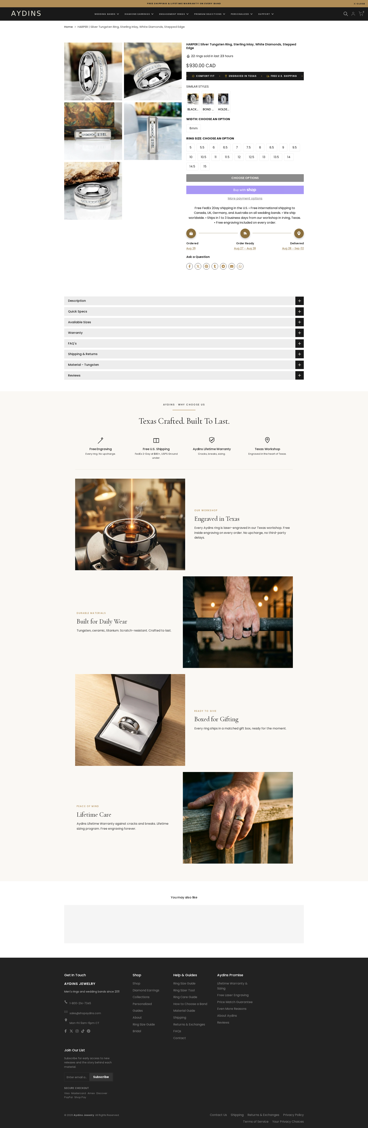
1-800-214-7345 (80, 1003)
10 (191, 157)
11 (216, 157)
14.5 (192, 166)
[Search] (346, 14)
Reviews (223, 1022)
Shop (136, 983)
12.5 (251, 157)
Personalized (142, 1004)
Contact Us (218, 1115)
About (137, 1017)
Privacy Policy (293, 1115)
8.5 (271, 147)
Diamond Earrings (146, 990)
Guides (138, 1010)
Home (68, 27)
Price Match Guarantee (235, 1002)
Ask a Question (198, 257)
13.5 (276, 157)
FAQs (177, 1031)
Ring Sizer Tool (184, 990)
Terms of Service (256, 1121)
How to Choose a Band (190, 1004)
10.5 (203, 157)
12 (239, 157)
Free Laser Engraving (233, 995)
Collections (141, 997)
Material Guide (184, 1010)
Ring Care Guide (185, 997)
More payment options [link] (245, 198)
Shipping (179, 1017)
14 (288, 157)
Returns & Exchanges (189, 1024)
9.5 (294, 147)
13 (264, 157)
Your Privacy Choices (288, 1121)
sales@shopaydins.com (85, 1013)
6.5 (225, 147)
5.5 (202, 147)
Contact (179, 1038)
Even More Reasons (231, 1009)
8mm (194, 128)
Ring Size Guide (144, 1024)
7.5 (248, 147)
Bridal (137, 1031)
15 (205, 166)
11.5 (227, 157)
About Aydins (227, 1015)
